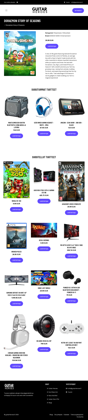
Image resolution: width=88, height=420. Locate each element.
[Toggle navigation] (6, 10)
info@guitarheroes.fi (77, 2)
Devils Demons (44, 240)
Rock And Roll (53, 396)
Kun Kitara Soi (53, 392)
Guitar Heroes (53, 388)
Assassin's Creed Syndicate (71, 204)
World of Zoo (16, 201)
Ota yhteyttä (58, 415)
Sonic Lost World (44, 288)
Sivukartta (80, 417)
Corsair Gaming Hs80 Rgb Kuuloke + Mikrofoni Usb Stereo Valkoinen (16, 355)
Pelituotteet (66, 33)
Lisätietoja (52, 46)
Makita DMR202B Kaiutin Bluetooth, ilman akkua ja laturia (16, 125)
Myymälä (78, 10)
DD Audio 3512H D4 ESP (44, 341)
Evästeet (66, 415)
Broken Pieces (16, 252)
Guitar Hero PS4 (54, 399)
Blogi (50, 403)
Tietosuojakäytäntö (77, 415)
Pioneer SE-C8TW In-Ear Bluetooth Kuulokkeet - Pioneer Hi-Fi (71, 289)
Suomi (68, 2)
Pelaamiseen (58, 33)
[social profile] (17, 2)
